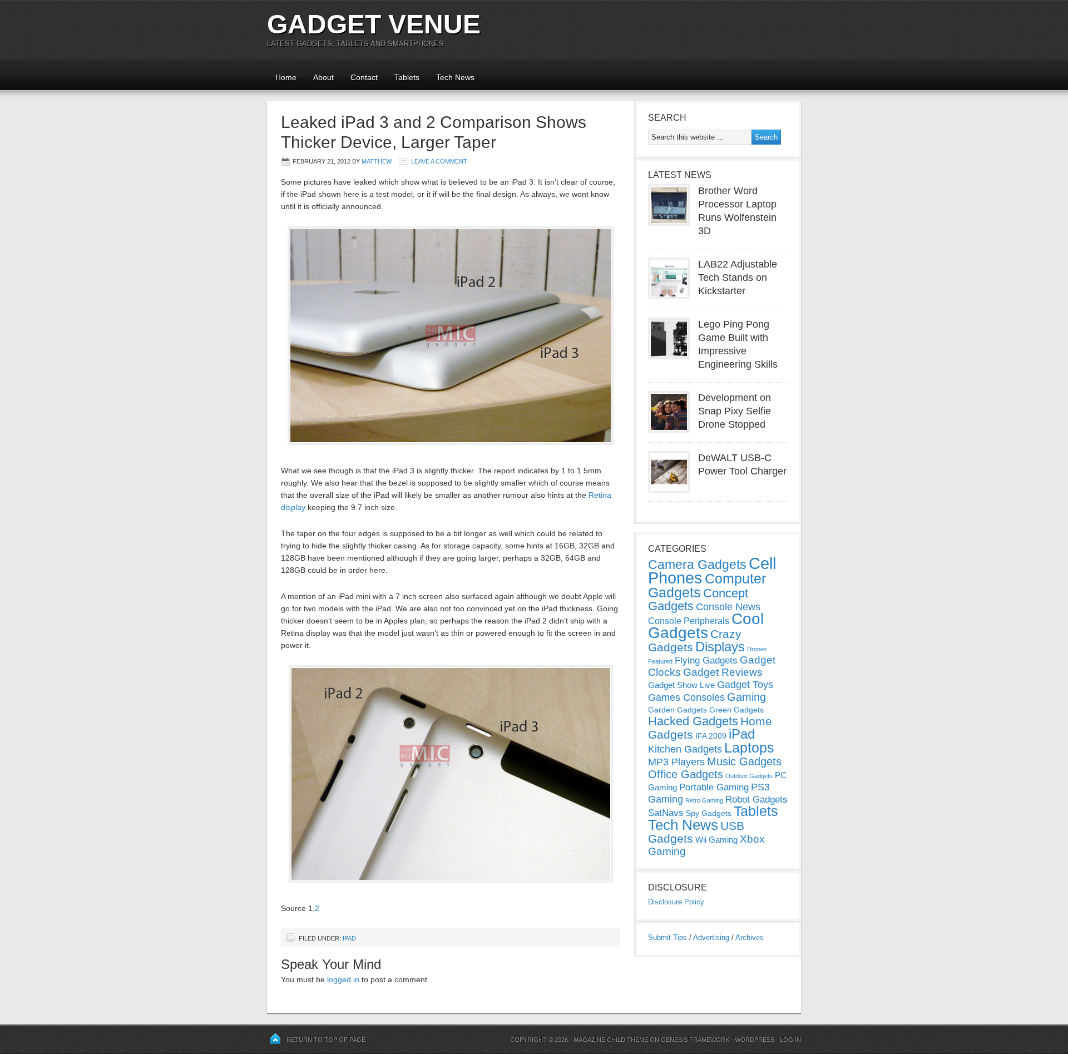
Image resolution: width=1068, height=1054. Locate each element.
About (323, 77)
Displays (720, 646)
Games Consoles (686, 697)
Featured (660, 661)
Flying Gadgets (706, 660)
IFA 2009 (710, 735)
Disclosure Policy (676, 902)
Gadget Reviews (723, 672)
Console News (728, 606)
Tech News (455, 77)
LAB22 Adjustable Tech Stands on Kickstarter (737, 277)
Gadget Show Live (681, 685)
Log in (790, 1039)
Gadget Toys (745, 684)
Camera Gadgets (697, 564)
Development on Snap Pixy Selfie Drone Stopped (734, 411)
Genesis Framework (695, 1039)
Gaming (746, 697)
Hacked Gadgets (693, 721)
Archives (749, 937)
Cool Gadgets (706, 625)
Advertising (711, 937)
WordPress (754, 1039)
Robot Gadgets (756, 799)
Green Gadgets (736, 709)
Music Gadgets (744, 761)
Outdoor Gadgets (749, 776)
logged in (343, 979)
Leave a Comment (439, 161)
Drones (757, 649)
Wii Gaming (716, 839)
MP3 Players (676, 762)
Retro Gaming (704, 800)
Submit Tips (667, 937)
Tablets (406, 77)
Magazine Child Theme (610, 1039)
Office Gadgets (685, 774)
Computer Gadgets (707, 585)
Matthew (377, 161)
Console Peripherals (688, 621)
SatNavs (666, 813)
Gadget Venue (374, 24)
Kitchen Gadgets (685, 749)
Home (285, 77)
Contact (364, 77)
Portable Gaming (714, 787)
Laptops (749, 747)
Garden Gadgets (677, 709)
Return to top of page (325, 1039)
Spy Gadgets (708, 813)
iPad (349, 938)
